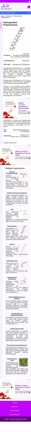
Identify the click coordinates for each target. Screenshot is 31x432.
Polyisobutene (25, 131)
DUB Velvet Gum (12, 261)
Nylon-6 (12, 244)
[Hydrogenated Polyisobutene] (17, 50)
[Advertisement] (16, 108)
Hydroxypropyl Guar (12, 359)
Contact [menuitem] (14, 402)
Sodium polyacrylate (17, 328)
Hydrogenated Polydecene (21, 129)
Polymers (9, 16)
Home (3, 16)
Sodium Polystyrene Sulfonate (17, 193)
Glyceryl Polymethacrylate (12, 172)
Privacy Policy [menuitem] (14, 410)
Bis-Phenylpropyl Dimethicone (17, 345)
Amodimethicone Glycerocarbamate (17, 314)
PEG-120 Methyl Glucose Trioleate (17, 297)
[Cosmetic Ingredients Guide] (15, 7)
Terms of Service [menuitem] (15, 414)
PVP (12, 209)
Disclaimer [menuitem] (14, 406)
